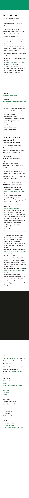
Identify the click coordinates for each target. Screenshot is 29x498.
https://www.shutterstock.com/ (15, 62)
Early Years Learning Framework (13, 385)
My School (6, 388)
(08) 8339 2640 (9, 425)
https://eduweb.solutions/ (10, 95)
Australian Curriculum (9, 381)
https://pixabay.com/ (12, 66)
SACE (5, 383)
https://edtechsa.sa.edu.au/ (12, 208)
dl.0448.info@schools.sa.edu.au (14, 427)
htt (5, 231)
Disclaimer (6, 392)
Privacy (5, 394)
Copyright (6, 390)
